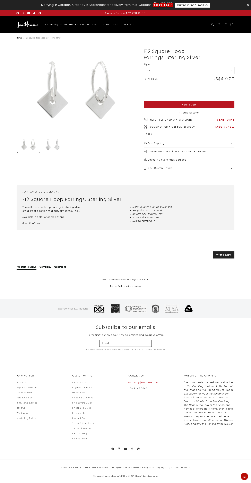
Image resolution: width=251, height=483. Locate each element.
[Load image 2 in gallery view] (52, 145)
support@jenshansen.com (144, 382)
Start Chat (225, 119)
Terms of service (132, 467)
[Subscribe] (148, 343)
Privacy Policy (135, 349)
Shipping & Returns (82, 397)
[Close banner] (248, 5)
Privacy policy (148, 467)
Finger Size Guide (81, 407)
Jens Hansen (74, 467)
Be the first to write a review (125, 286)
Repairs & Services (27, 387)
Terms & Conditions (83, 423)
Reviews (21, 407)
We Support (23, 413)
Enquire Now (224, 127)
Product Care (79, 418)
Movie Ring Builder (27, 418)
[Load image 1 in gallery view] (28, 145)
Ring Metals (78, 413)
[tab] (26, 267)
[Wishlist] (225, 24)
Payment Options (82, 387)
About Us (22, 382)
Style (147, 64)
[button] (52, 25)
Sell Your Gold (24, 392)
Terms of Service (153, 349)
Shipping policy (163, 467)
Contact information (181, 467)
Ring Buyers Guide (82, 402)
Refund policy (79, 433)
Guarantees (79, 392)
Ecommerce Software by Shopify (94, 467)
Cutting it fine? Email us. (192, 5)
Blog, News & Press (27, 402)
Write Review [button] (223, 254)
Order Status (79, 382)
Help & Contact (25, 397)
